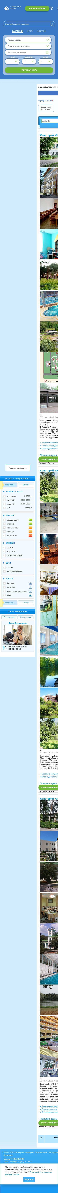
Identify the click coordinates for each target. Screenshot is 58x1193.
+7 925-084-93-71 (13, 649)
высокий (19, 504)
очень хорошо (13, 528)
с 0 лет (10, 567)
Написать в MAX (37, 8)
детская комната (14, 571)
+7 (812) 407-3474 (24, 1162)
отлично (10, 524)
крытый (10, 547)
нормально (12, 535)
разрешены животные (17, 591)
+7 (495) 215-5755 (17, 1159)
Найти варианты (29, 70)
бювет (9, 595)
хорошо (10, 531)
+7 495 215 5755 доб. (15, 646)
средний (19, 500)
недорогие (19, 496)
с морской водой (14, 555)
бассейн (10, 583)
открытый (11, 551)
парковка (11, 587)
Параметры (9, 485)
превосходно (13, 520)
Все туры (41, 31)
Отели (30, 31)
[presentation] (40, 415)
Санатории (17, 31)
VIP (19, 508)
